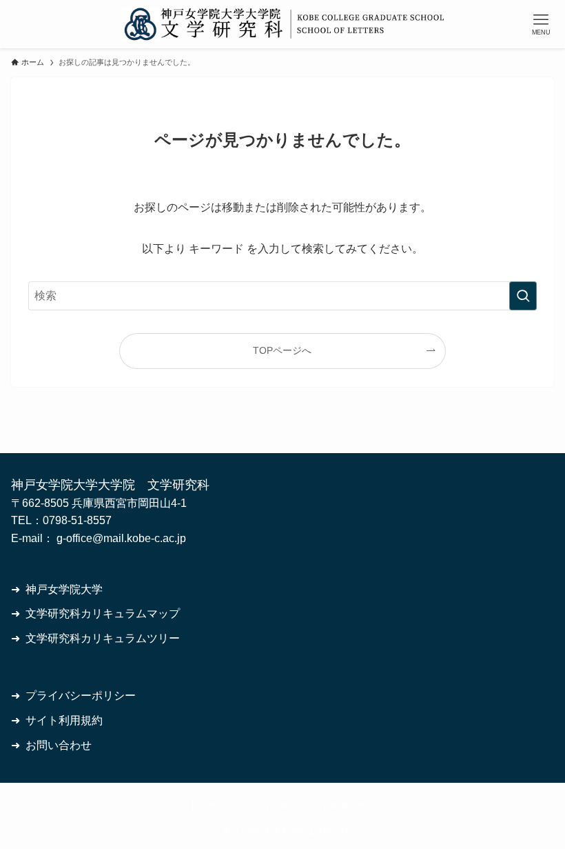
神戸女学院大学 (64, 589)
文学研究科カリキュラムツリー (102, 638)
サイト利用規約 (64, 720)
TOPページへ (282, 350)
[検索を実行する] (523, 295)
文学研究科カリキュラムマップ (102, 613)
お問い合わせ (58, 745)
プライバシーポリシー (80, 695)
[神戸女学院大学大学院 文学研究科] (282, 24)
